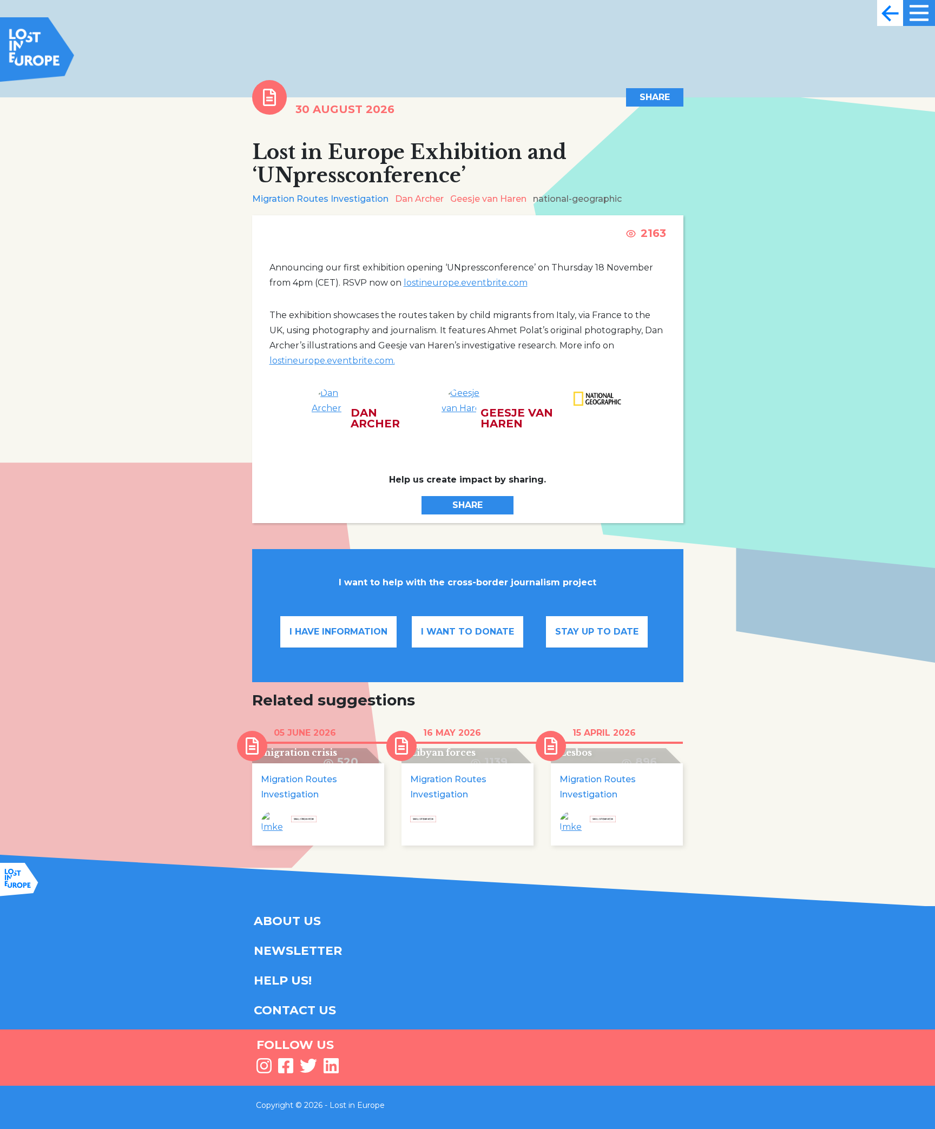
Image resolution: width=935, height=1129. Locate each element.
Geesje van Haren (488, 199)
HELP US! (283, 980)
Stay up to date (596, 631)
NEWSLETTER (298, 950)
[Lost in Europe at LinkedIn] (331, 1069)
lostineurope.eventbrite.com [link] (466, 283)
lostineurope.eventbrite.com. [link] (332, 360)
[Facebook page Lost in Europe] (285, 1069)
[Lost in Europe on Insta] (264, 1069)
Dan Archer (419, 199)
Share (655, 97)
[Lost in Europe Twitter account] (308, 1069)
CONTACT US (295, 1010)
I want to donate (467, 631)
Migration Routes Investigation (320, 199)
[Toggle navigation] (890, 13)
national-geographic (577, 199)
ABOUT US (287, 921)
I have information (338, 631)
